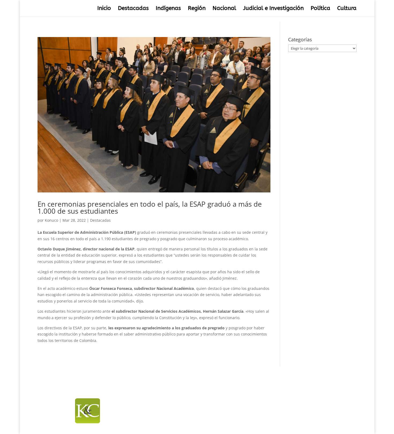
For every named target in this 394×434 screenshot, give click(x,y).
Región (197, 9)
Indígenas (168, 9)
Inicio (104, 9)
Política (320, 9)
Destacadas (133, 9)
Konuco (51, 220)
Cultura (346, 9)
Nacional (224, 9)
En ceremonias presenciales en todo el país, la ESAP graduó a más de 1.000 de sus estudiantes (150, 207)
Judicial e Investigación (273, 9)
